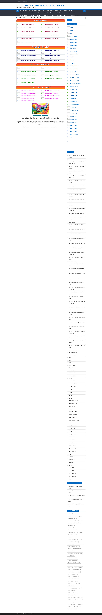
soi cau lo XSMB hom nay (73, 574)
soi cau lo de (70, 567)
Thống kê (59, 15)
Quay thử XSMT (73, 131)
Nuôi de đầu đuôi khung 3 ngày (74, 562)
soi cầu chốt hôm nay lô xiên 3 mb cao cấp (77, 239)
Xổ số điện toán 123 (74, 69)
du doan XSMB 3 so (71, 525)
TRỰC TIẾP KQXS (59, 13)
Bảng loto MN (71, 462)
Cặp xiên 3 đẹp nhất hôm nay (73, 518)
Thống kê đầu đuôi (74, 86)
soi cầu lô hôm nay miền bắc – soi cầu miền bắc (40, 5)
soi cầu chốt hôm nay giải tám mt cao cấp (77, 278)
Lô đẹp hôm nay (71, 555)
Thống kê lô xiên (73, 92)
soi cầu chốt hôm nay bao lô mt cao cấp (76, 264)
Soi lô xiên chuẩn (77, 606)
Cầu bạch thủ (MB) (74, 75)
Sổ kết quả (31, 15)
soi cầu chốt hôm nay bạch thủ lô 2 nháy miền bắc (76, 162)
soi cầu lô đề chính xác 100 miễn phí (75, 597)
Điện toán (46, 15)
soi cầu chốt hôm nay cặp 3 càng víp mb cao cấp (76, 186)
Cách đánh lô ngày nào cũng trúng (75, 516)
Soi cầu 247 (77, 583)
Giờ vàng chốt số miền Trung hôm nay (75, 539)
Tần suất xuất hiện (74, 110)
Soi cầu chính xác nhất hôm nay (74, 588)
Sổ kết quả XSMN (73, 42)
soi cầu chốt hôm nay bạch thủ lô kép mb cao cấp (76, 176)
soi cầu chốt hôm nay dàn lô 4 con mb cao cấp (77, 218)
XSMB (66, 13)
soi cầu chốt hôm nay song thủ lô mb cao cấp (76, 258)
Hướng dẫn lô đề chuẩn (36, 13)
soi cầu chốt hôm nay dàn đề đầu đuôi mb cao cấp (77, 209)
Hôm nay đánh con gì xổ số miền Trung (75, 544)
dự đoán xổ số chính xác (72, 534)
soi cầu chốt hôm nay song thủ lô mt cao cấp (76, 292)
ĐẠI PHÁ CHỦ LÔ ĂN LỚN (72, 609)
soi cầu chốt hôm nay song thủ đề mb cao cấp (77, 248)
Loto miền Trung (73, 122)
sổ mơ (79, 15)
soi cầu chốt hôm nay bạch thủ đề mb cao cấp (40, 118)
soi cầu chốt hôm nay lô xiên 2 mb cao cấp (77, 234)
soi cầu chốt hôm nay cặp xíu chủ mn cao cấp (76, 313)
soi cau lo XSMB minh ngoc (73, 576)
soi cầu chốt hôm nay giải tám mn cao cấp (77, 322)
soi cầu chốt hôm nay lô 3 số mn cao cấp (76, 327)
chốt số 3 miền (70, 513)
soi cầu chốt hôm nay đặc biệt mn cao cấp (77, 318)
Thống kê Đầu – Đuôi (74, 104)
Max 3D (71, 57)
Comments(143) (54, 127)
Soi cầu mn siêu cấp (24, 13)
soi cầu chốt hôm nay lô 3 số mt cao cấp (76, 283)
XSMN (70, 13)
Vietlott (39, 15)
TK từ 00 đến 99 (73, 113)
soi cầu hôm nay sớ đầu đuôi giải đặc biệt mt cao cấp (77, 302)
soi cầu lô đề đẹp (71, 602)
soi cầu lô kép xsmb (71, 590)
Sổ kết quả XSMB (73, 39)
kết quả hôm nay (23, 15)
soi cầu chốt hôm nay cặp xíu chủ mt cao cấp (76, 269)
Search (69, 20)
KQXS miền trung (71, 551)
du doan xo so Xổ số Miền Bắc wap (74, 523)
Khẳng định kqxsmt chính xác (74, 546)
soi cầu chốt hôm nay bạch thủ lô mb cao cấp (76, 181)
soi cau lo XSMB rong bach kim (74, 578)
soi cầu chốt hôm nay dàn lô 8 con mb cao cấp (77, 230)
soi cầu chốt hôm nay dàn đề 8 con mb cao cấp (77, 200)
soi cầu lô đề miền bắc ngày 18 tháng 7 (75, 599)
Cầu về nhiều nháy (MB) (75, 83)
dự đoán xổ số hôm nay (72, 537)
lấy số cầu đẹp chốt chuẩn (73, 560)
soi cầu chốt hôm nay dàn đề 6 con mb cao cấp (77, 195)
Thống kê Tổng (73, 107)
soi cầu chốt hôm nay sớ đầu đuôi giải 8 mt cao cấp (77, 288)
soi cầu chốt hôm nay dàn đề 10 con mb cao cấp (77, 204)
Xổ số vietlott (71, 380)
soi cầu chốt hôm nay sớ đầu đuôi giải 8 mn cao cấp (77, 332)
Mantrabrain (32, 613)
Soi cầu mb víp (58, 10)
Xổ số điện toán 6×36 (73, 400)
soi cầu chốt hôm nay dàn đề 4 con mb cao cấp (77, 190)
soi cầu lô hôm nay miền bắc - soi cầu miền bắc (39, 127)
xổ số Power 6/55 (74, 54)
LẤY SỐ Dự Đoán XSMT (72, 558)
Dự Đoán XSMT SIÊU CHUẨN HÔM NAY (75, 532)
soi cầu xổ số (70, 606)
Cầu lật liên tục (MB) (74, 78)
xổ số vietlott (73, 48)
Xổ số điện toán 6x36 (74, 66)
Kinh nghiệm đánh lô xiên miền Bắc (74, 548)
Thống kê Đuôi (73, 101)
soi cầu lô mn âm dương (72, 592)
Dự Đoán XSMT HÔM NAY (73, 530)
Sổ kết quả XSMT (73, 45)
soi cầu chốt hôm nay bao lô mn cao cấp (76, 308)
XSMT (74, 13)
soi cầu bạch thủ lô (71, 585)
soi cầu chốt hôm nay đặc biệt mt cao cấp (77, 274)
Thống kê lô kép (73, 95)
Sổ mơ (71, 137)
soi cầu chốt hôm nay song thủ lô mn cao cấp (76, 341)
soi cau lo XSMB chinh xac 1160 (74, 571)
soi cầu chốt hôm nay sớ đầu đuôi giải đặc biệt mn (76, 337)
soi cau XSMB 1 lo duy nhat (73, 581)
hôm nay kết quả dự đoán (73, 541)
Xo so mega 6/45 (74, 51)
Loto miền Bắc (73, 116)
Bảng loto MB (71, 456)
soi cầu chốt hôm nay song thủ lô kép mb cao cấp (76, 253)
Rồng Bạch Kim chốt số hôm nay (74, 565)
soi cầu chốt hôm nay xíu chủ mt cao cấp (76, 297)
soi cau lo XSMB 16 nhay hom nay (74, 569)
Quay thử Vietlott (74, 134)
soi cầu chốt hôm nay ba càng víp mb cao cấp (77, 167)
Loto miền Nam (73, 119)
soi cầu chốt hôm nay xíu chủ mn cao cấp (77, 346)
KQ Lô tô (66, 15)
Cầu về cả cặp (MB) (74, 80)
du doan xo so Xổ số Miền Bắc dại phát (75, 520)
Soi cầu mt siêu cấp (68, 10)
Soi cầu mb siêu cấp (47, 10)
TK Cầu (52, 15)
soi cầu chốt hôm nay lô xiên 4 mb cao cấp (77, 244)
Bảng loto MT (71, 459)
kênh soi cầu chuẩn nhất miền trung (75, 553)
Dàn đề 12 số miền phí (72, 527)
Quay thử (72, 15)
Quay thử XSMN (73, 128)
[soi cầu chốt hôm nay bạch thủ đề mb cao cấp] (40, 108)
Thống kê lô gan (73, 89)
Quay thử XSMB (73, 125)
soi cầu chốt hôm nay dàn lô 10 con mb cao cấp (77, 214)
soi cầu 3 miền (70, 583)
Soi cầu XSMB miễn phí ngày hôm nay (75, 604)
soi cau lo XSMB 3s (78, 567)
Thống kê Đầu (73, 98)
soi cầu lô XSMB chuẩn (72, 595)
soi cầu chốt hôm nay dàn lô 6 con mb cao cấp (77, 225)
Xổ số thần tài (73, 72)
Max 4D (72, 60)
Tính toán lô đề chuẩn (49, 13)
